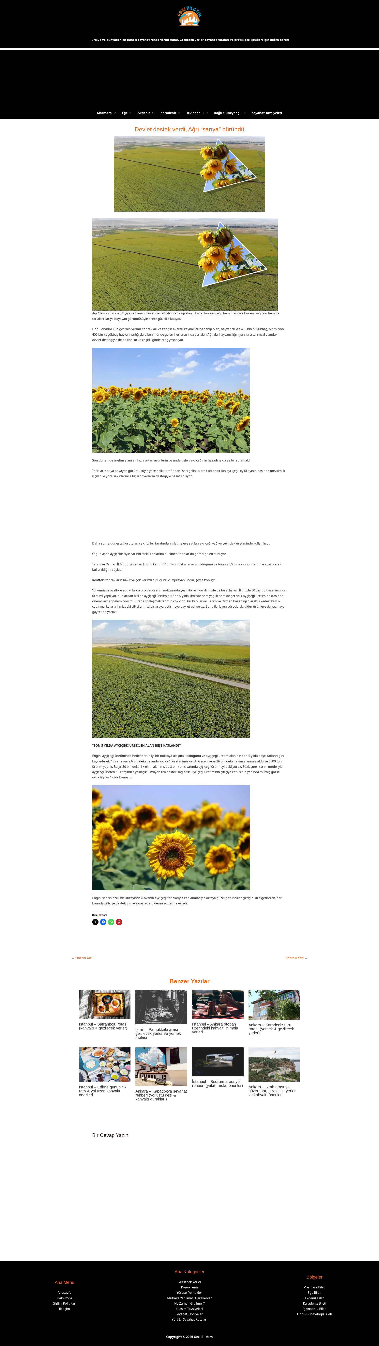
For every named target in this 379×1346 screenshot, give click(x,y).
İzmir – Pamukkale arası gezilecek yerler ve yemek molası (158, 1033)
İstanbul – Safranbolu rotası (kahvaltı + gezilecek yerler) (103, 1026)
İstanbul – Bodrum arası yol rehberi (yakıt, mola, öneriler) (217, 1083)
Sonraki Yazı (297, 958)
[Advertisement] (189, 77)
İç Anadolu (195, 113)
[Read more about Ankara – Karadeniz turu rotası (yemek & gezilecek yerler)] (274, 1004)
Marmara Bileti (314, 1287)
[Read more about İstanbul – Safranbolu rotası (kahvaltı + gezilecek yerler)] (104, 1004)
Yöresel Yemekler (189, 1292)
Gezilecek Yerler (189, 1282)
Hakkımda (64, 1298)
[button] (114, 113)
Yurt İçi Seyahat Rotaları (189, 1319)
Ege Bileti (314, 1292)
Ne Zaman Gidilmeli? (189, 1303)
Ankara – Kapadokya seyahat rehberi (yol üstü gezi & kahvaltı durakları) (161, 1095)
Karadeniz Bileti (314, 1303)
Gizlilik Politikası (64, 1303)
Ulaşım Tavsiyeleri (189, 1309)
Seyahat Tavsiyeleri (267, 113)
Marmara (104, 113)
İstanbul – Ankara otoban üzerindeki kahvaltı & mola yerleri (215, 1028)
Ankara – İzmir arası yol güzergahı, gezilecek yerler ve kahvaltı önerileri (272, 1091)
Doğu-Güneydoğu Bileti (314, 1314)
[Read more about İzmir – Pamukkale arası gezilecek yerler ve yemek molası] (161, 1007)
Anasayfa (64, 1292)
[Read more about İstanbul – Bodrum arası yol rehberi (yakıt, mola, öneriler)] (218, 1061)
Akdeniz (144, 113)
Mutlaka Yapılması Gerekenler (189, 1298)
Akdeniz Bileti (315, 1298)
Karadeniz (168, 113)
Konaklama (189, 1287)
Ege (125, 113)
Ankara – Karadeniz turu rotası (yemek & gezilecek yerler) (271, 1029)
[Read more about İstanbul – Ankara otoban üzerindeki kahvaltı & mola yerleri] (218, 1004)
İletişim (64, 1309)
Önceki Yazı (81, 958)
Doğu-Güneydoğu (228, 113)
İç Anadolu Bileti (314, 1309)
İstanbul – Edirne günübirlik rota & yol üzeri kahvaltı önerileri (102, 1091)
